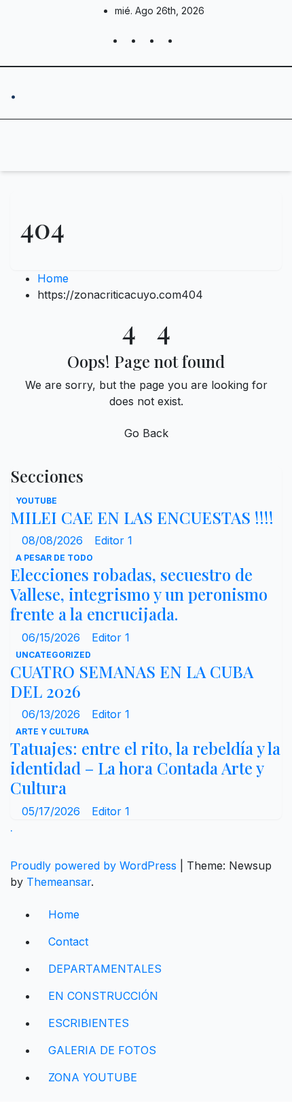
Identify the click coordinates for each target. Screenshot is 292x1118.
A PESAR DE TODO (54, 558)
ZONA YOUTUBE (92, 1077)
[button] (229, 145)
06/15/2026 (53, 637)
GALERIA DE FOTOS (102, 1050)
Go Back (146, 433)
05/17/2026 (53, 811)
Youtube (36, 501)
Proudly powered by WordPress (95, 865)
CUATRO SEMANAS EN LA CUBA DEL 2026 (131, 681)
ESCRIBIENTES (88, 1023)
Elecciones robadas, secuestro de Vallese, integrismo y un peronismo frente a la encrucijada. (139, 594)
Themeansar (58, 882)
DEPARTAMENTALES (105, 968)
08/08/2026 (54, 540)
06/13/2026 (53, 714)
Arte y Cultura (52, 731)
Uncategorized (53, 655)
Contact (68, 941)
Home (53, 278)
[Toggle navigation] (133, 145)
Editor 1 (113, 540)
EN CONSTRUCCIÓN (103, 996)
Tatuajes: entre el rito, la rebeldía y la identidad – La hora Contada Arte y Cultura (145, 767)
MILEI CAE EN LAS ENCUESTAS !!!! (142, 517)
